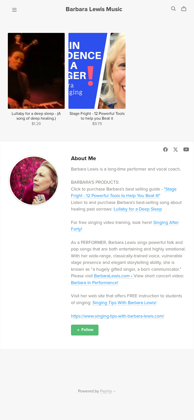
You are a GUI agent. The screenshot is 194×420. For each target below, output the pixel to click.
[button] (114, 392)
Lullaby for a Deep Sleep (138, 209)
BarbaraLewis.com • (114, 276)
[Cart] (185, 8)
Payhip (106, 391)
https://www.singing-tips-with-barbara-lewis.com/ (117, 316)
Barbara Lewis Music (94, 9)
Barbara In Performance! (94, 282)
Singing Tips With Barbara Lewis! (124, 302)
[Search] (173, 8)
